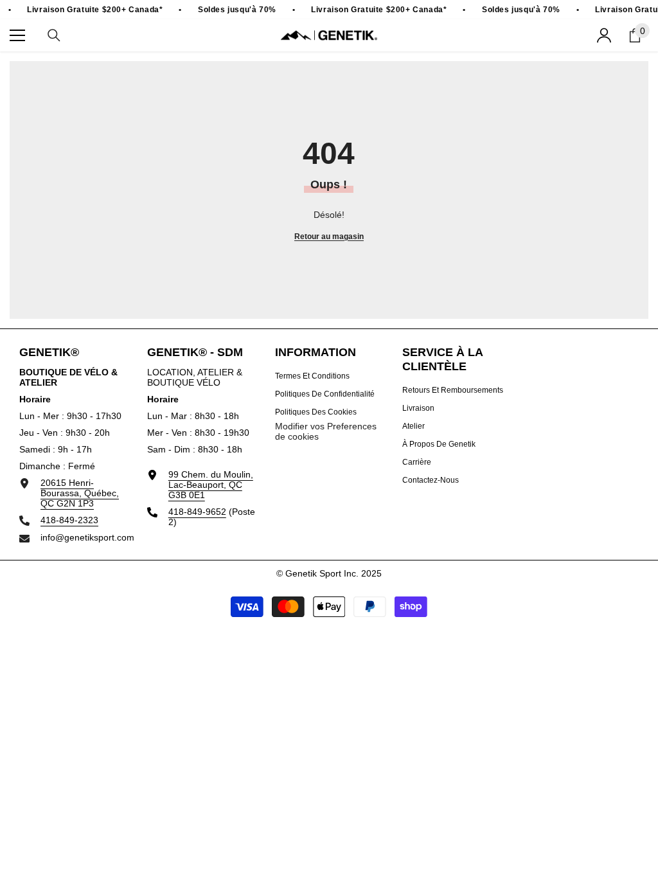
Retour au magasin (329, 236)
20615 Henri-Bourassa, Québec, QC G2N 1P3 (79, 493)
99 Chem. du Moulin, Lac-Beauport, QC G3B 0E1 (210, 484)
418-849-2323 (69, 520)
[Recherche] (54, 35)
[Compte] (604, 35)
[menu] (17, 35)
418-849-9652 (197, 511)
